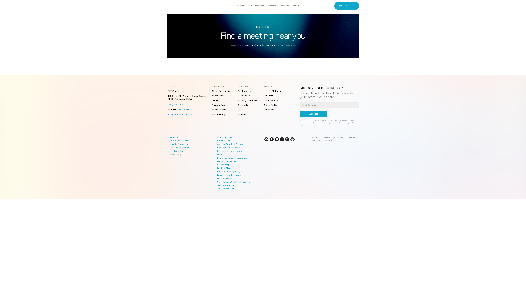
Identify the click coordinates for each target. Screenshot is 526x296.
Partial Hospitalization (179, 147)
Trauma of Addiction (226, 185)
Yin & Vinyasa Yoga (225, 189)
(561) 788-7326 (347, 6)
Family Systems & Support (229, 161)
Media (215, 100)
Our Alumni (269, 109)
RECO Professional (225, 178)
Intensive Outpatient (179, 144)
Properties (271, 6)
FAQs (241, 109)
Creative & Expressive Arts (228, 147)
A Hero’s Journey (224, 137)
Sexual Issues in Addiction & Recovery (233, 182)
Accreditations (271, 100)
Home (231, 6)
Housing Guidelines (247, 100)
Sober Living (175, 154)
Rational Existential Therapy (229, 175)
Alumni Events (219, 109)
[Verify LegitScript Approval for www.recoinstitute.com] (267, 148)
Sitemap (242, 114)
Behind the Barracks (226, 141)
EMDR (219, 154)
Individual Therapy (225, 168)
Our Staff (268, 95)
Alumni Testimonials (221, 91)
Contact (295, 6)
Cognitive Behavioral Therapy (230, 144)
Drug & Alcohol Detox (179, 141)
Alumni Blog (217, 95)
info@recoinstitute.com (180, 114)
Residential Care (177, 151)
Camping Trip (218, 105)
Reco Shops (244, 95)
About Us (241, 6)
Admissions (284, 6)
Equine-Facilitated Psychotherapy (232, 158)
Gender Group (223, 165)
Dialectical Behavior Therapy (229, 151)
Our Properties (245, 91)
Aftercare (174, 137)
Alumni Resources (256, 6)
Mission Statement (273, 91)
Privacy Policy (317, 123)
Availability (243, 105)
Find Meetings (219, 114)
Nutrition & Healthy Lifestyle (229, 171)
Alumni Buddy (270, 105)
